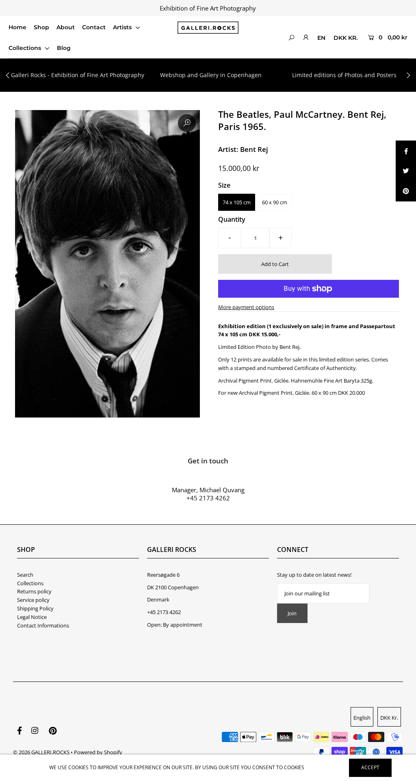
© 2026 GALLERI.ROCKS (41, 752)
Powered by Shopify (98, 752)
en (321, 37)
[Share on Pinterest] (406, 191)
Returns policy (34, 591)
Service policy (33, 600)
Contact (94, 27)
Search (25, 574)
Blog (64, 48)
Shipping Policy (35, 608)
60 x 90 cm (274, 202)
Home (17, 27)
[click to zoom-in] (187, 123)
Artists (123, 27)
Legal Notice (32, 617)
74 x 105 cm (237, 202)
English (361, 717)
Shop (41, 27)
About (65, 27)
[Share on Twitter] (406, 171)
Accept (370, 767)
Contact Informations (43, 625)
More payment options (246, 307)
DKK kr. (346, 37)
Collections (26, 48)
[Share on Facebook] (406, 151)
